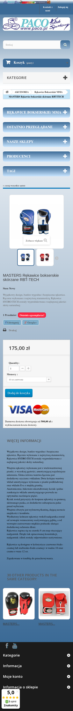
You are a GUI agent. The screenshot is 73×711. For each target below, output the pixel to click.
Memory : (12, 374)
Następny (57, 258)
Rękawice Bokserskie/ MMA (48, 92)
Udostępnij (13, 322)
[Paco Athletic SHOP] (36, 24)
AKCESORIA (22, 92)
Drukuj (13, 330)
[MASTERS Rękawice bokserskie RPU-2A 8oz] (19, 603)
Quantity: (14, 363)
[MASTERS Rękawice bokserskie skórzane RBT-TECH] (25, 257)
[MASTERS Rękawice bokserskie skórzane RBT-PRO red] (54, 603)
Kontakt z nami (48, 9)
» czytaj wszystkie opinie (14, 185)
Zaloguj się (63, 7)
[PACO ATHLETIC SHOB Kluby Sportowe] (36, 2)
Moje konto (13, 676)
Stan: (6, 288)
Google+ (32, 322)
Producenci (18, 156)
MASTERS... (11, 623)
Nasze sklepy (20, 141)
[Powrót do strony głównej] (7, 92)
